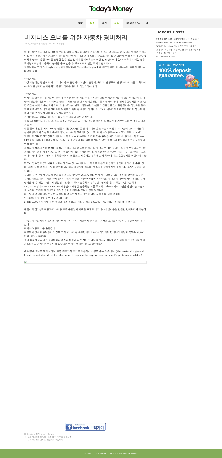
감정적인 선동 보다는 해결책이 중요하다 (45, 440)
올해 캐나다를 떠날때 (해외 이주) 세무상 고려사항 (49, 437)
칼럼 (92, 23)
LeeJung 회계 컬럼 (35, 434)
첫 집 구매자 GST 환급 (165, 56)
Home (79, 23)
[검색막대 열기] (147, 23)
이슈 (116, 23)
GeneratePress (130, 453)
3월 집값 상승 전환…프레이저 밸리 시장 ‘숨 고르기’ (177, 39)
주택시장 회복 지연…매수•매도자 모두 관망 (174, 42)
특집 (104, 23)
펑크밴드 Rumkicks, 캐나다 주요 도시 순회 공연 (176, 46)
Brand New (133, 23)
